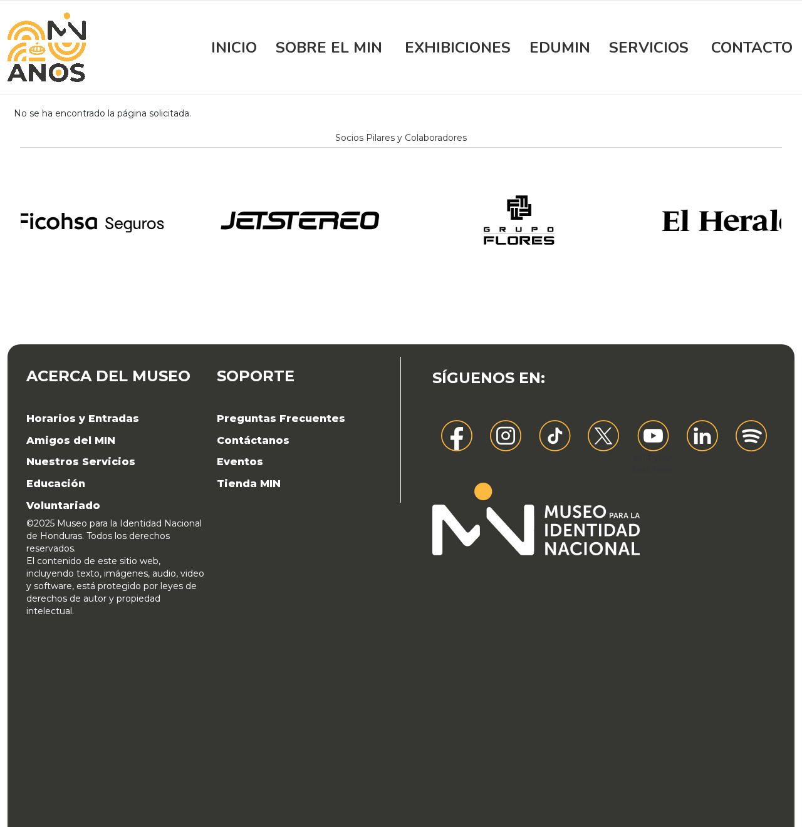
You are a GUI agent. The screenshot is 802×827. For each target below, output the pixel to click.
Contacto (752, 48)
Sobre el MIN (329, 48)
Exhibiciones (458, 48)
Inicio (234, 48)
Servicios (649, 48)
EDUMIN (559, 48)
